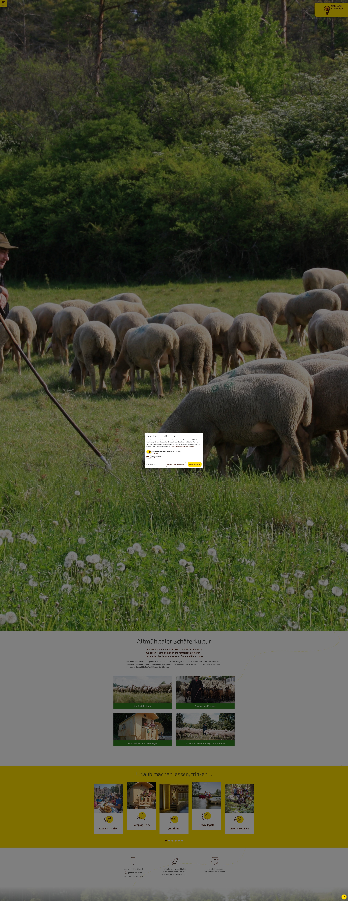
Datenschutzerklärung (178, 446)
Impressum (189, 446)
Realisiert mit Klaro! (151, 464)
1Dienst (155, 453)
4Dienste (155, 458)
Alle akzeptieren (194, 464)
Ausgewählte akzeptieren (176, 464)
